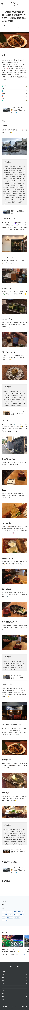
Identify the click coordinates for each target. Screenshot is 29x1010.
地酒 (10, 914)
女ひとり (15, 914)
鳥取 (3, 999)
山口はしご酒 (9, 917)
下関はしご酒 (21, 911)
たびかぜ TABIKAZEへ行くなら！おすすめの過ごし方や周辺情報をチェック (18, 413)
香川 (3, 990)
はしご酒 (9, 911)
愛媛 (3, 983)
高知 (3, 996)
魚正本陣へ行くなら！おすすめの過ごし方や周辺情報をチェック (18, 677)
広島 (3, 974)
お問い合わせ (14, 1006)
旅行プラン (5, 920)
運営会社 (5, 1006)
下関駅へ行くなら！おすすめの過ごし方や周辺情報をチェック (18, 211)
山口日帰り (17, 917)
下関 (15, 911)
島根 (3, 993)
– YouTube (5, 888)
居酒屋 (21, 914)
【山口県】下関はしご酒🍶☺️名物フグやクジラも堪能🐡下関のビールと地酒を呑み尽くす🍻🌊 (18, 110)
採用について (24, 1006)
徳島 (3, 987)
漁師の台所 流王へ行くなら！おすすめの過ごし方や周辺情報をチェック (18, 851)
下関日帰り (5, 914)
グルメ (4, 911)
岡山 (3, 977)
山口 (4, 25)
